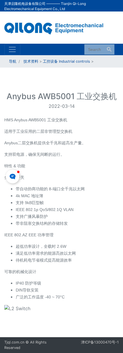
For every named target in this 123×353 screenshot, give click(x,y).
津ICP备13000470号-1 (100, 342)
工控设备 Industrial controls (66, 61)
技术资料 (30, 61)
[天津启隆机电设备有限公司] (57, 27)
